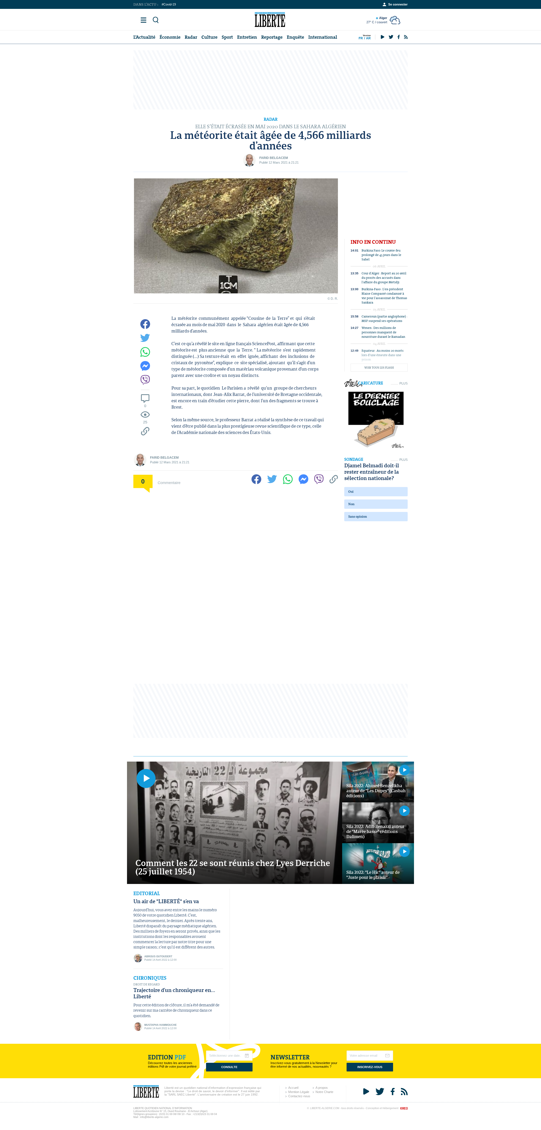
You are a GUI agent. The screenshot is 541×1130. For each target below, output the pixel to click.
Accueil (293, 1087)
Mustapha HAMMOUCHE (160, 1024)
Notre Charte (324, 1092)
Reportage (272, 37)
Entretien (247, 37)
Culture (209, 37)
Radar (191, 37)
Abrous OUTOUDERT (158, 956)
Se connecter (398, 4)
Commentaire (169, 482)
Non (351, 504)
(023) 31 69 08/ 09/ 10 (171, 1114)
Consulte (229, 1067)
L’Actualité (144, 37)
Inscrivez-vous (369, 1067)
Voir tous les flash (379, 367)
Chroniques (150, 978)
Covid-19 (169, 4)
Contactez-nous (299, 1096)
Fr (361, 38)
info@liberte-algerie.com (154, 1117)
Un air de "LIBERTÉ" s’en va (166, 901)
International (322, 37)
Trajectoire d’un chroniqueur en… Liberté (174, 993)
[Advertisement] (270, 79)
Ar (368, 38)
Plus (403, 383)
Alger (376, 20)
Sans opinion (357, 516)
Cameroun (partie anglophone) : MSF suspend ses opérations (384, 318)
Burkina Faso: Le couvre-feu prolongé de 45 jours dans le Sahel (381, 254)
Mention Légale (298, 1092)
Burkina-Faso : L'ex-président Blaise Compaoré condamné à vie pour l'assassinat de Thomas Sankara (384, 296)
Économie (170, 37)
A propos (322, 1087)
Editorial (146, 893)
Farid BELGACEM (273, 158)
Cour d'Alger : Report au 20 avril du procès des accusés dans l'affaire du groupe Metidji (384, 277)
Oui (351, 491)
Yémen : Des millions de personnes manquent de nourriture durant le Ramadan (383, 332)
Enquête (295, 37)
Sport (227, 37)
